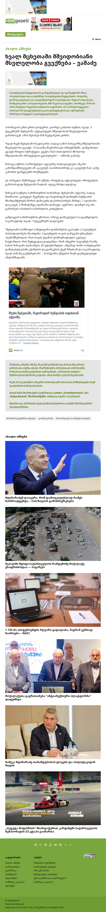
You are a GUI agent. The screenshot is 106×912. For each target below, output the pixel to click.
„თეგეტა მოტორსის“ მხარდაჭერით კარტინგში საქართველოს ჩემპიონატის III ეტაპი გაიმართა (51, 829)
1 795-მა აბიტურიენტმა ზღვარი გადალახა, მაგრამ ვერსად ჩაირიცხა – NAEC (49, 631)
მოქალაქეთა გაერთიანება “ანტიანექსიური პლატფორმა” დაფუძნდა (48, 697)
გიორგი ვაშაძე (46, 418)
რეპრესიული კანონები (45, 874)
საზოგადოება (12, 866)
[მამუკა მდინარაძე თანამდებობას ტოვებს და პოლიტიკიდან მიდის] (53, 732)
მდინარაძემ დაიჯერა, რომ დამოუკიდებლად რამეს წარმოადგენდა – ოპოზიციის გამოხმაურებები (43, 499)
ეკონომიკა (10, 870)
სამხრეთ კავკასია (15, 882)
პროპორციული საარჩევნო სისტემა (73, 418)
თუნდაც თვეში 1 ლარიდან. (63, 396)
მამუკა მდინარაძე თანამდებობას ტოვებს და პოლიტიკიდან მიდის (50, 763)
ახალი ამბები (18, 48)
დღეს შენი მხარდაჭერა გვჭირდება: (31, 392)
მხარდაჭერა (15, 34)
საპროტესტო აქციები (45, 866)
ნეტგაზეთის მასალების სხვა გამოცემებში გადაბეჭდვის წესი (34, 907)
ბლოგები (10, 885)
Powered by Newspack (14, 904)
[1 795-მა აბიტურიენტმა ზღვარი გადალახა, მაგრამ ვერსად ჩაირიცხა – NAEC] (53, 600)
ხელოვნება (11, 878)
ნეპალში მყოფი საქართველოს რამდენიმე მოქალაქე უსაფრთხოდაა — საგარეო (44, 565)
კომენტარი (11, 874)
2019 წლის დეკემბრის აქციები (20, 418)
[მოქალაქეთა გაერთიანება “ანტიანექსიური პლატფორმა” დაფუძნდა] (53, 666)
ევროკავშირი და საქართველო (50, 878)
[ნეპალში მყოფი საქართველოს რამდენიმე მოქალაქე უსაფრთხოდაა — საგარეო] (53, 534)
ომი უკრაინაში (41, 870)
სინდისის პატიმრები (44, 863)
